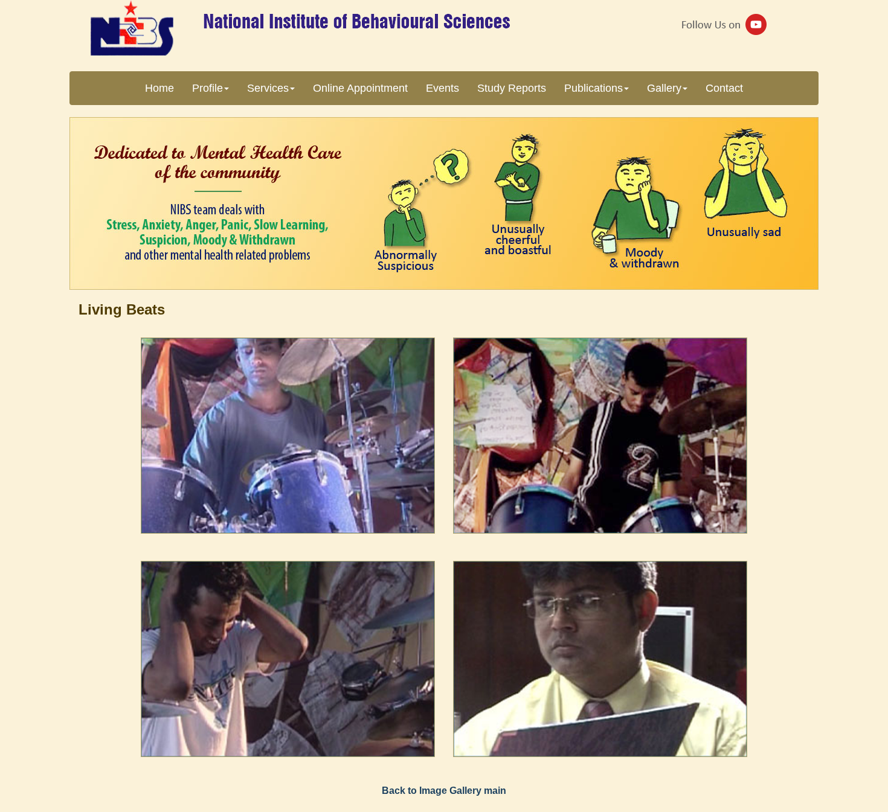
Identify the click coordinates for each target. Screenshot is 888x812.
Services (268, 88)
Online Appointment (360, 88)
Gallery (664, 88)
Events (442, 88)
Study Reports (511, 88)
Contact (724, 88)
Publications (593, 88)
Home (159, 88)
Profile (207, 88)
